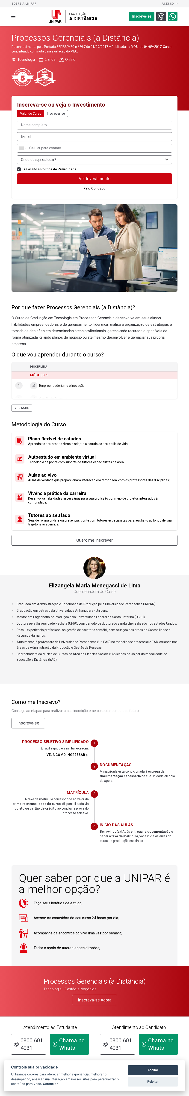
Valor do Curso (30, 113)
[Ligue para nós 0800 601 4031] (161, 16)
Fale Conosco (94, 188)
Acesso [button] (168, 3)
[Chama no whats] (172, 16)
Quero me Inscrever (94, 540)
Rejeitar (153, 1081)
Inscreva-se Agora (94, 1000)
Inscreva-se (28, 723)
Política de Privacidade (58, 169)
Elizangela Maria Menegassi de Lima (94, 588)
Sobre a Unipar (24, 3)
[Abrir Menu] (13, 16)
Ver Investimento (94, 178)
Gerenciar (50, 1084)
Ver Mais (22, 408)
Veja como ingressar (66, 755)
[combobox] (22, 148)
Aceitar (153, 1070)
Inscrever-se (56, 113)
